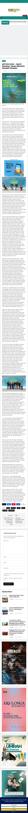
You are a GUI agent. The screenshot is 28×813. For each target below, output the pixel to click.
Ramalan (5, 510)
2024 (8, 508)
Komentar (6, 540)
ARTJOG (13, 508)
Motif (18, 508)
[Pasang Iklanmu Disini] (14, 176)
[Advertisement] (14, 40)
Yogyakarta (11, 510)
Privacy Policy (13, 1)
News (4, 61)
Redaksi (5, 70)
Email (5, 562)
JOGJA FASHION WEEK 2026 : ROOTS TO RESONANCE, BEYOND (16, 609)
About (8, 1)
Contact (19, 1)
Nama (5, 557)
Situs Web (5, 568)
